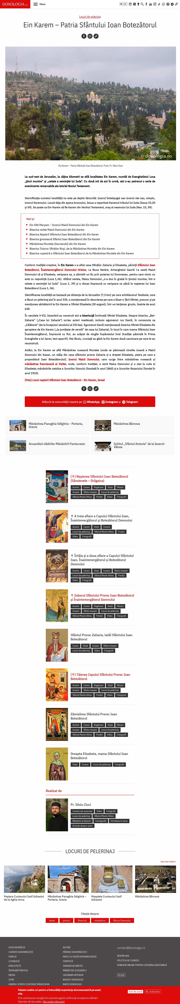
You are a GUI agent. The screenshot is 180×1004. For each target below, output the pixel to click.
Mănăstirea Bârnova (127, 423)
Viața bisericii (17, 947)
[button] (39, 4)
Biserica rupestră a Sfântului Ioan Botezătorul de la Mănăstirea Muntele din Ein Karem (82, 253)
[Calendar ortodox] (130, 3)
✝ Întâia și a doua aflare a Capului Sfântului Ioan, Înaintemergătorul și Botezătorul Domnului (102, 559)
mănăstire (99, 920)
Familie (13, 956)
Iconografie (100, 820)
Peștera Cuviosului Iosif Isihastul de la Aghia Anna (24, 898)
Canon (87, 487)
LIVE (124, 4)
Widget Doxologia (73, 979)
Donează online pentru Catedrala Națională (142, 965)
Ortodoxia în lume (119, 820)
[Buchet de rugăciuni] (138, 3)
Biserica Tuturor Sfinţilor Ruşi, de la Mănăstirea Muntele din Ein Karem (72, 248)
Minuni (120, 487)
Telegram (131, 402)
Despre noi (123, 956)
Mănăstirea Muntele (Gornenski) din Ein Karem (58, 243)
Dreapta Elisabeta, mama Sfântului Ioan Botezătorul (99, 755)
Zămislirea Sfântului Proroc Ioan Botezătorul (94, 716)
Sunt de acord (135, 991)
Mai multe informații (54, 1001)
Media (12, 975)
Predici (99, 496)
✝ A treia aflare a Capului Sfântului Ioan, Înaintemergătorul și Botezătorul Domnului (101, 518)
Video (110, 496)
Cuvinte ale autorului (82, 811)
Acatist (75, 487)
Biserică (82, 920)
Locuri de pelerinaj (90, 16)
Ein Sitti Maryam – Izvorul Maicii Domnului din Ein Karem (64, 224)
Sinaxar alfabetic (73, 966)
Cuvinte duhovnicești (21, 952)
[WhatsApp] (163, 3)
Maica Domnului (122, 920)
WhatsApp (93, 402)
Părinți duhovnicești (75, 952)
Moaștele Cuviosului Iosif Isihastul (106, 898)
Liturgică (14, 961)
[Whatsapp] (90, 36)
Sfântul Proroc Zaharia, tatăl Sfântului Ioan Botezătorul (101, 637)
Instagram (111, 402)
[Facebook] (146, 3)
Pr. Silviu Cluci (81, 804)
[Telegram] (172, 3)
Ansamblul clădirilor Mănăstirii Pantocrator (57, 443)
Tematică (68, 961)
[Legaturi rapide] (176, 3)
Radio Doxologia (72, 984)
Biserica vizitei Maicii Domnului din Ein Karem (57, 229)
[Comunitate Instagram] (168, 3)
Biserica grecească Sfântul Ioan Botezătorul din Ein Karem (65, 239)
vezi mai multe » (168, 861)
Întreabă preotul (18, 970)
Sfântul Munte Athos (82, 496)
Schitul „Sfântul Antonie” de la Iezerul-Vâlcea (139, 445)
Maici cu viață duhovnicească (79, 956)
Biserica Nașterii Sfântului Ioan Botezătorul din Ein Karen (64, 234)
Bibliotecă (15, 966)
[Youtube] (150, 3)
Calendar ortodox (73, 975)
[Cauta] (142, 3)
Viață (110, 487)
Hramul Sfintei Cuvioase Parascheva (29, 984)
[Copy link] (96, 36)
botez (52, 920)
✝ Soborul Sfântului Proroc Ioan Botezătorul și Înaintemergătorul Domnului (102, 597)
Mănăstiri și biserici (81, 820)
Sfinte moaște (90, 492)
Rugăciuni (98, 487)
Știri (11, 979)
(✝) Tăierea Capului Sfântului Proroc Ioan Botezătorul (100, 676)
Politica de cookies (128, 960)
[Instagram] (155, 3)
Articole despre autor (82, 825)
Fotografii (121, 496)
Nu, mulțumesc (153, 991)
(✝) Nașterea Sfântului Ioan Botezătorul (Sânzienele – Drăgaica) (99, 478)
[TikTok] (159, 3)
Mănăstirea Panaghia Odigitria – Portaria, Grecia (56, 425)
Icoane (75, 492)
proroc (66, 920)
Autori (66, 947)
